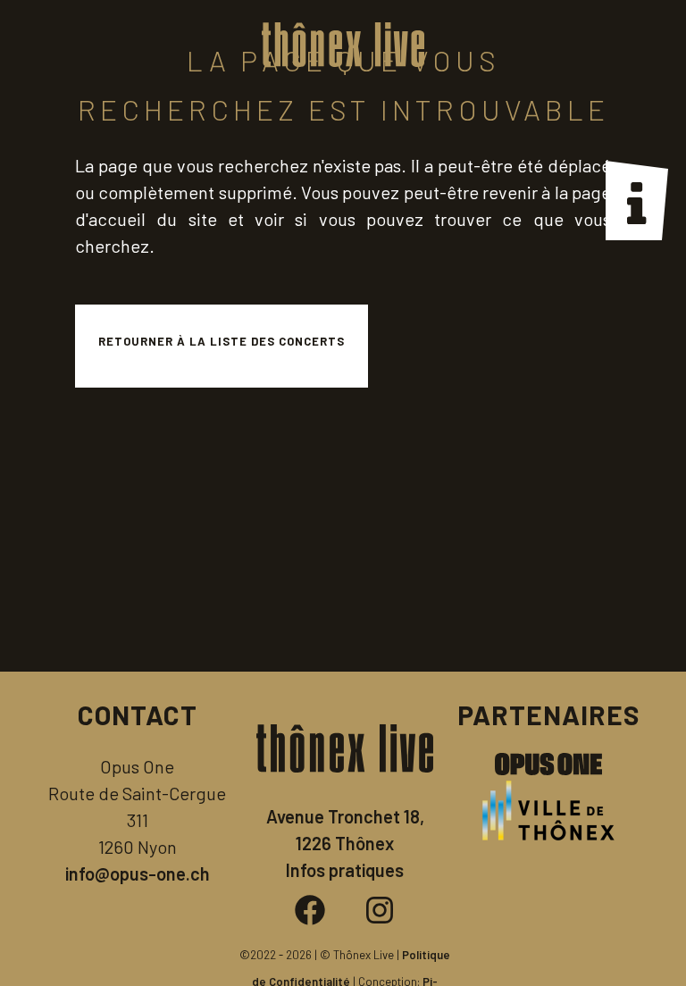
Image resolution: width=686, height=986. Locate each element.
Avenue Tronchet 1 (338, 816)
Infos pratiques (345, 870)
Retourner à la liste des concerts (221, 341)
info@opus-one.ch (137, 873)
